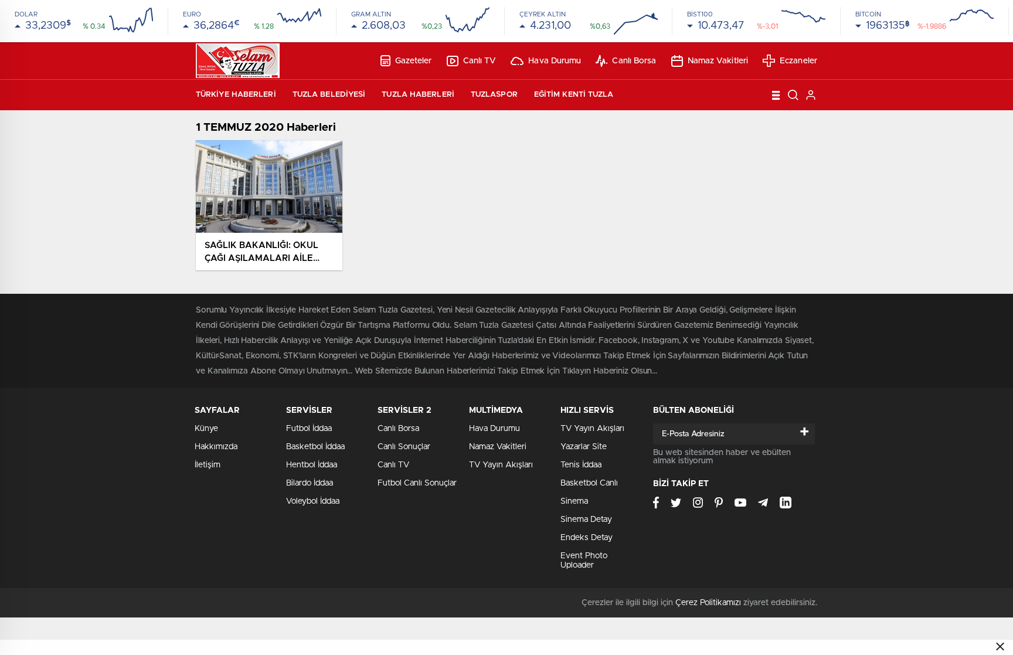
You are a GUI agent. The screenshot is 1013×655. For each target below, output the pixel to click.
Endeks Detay (586, 538)
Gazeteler (413, 61)
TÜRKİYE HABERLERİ (236, 95)
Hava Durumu (554, 61)
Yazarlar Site (583, 447)
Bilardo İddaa (309, 483)
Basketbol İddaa (315, 447)
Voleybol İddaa (312, 501)
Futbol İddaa (309, 429)
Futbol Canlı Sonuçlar (417, 483)
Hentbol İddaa (311, 465)
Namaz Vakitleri (718, 61)
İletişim (207, 465)
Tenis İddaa (580, 465)
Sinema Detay (586, 519)
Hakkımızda (216, 447)
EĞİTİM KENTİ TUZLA (574, 95)
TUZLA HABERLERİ (418, 95)
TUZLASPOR (494, 95)
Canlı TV (480, 61)
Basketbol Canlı (589, 483)
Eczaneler (798, 61)
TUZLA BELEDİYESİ (329, 95)
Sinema (574, 501)
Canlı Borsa (634, 61)
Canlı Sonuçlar (404, 447)
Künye (206, 429)
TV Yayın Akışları (501, 465)
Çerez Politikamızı (708, 603)
